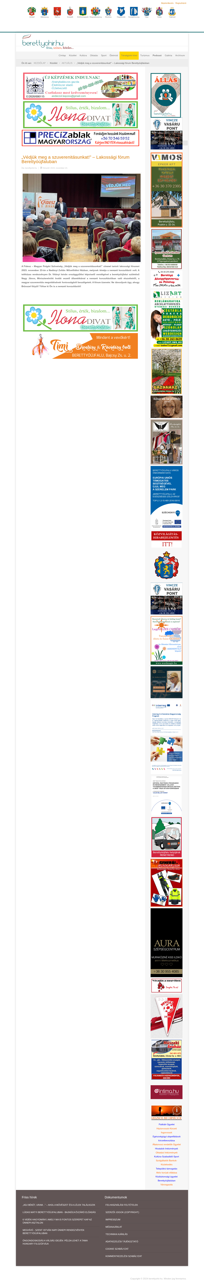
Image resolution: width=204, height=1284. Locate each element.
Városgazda (166, 1184)
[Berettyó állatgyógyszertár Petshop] (166, 279)
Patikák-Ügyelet (167, 1124)
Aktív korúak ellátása (166, 1172)
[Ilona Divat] (80, 114)
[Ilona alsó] (80, 317)
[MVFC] (166, 1016)
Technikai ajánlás (116, 1234)
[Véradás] (166, 985)
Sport (103, 55)
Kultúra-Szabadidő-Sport (166, 1156)
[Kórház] (166, 795)
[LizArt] (166, 318)
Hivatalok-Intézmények (166, 1148)
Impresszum (113, 1219)
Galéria (168, 55)
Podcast (157, 55)
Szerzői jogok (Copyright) (122, 1212)
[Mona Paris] (166, 442)
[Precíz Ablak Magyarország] (80, 138)
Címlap (62, 55)
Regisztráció (180, 3)
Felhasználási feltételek (122, 1205)
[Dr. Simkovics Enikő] (166, 682)
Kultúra (83, 55)
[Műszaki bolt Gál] (166, 1059)
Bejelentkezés (167, 3)
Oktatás (94, 55)
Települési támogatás (166, 1168)
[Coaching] (166, 640)
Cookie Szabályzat (117, 1249)
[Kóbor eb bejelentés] (166, 406)
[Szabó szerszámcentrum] (166, 249)
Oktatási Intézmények (167, 1152)
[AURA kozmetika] (166, 942)
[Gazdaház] (166, 371)
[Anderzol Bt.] (80, 86)
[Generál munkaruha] (166, 882)
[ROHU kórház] (166, 737)
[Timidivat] (80, 345)
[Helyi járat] (166, 837)
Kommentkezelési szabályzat (124, 1256)
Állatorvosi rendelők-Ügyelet (167, 1144)
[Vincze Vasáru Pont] (166, 598)
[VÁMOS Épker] (166, 190)
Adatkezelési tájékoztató (122, 1241)
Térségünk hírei (129, 55)
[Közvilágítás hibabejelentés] (166, 539)
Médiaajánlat (114, 1227)
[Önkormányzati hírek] (166, 565)
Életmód (114, 55)
